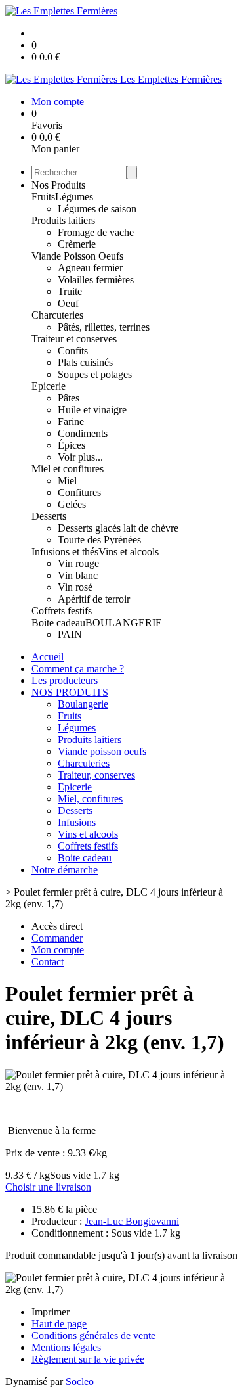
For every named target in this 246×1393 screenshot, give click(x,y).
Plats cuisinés (85, 362)
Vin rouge (78, 563)
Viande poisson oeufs (102, 751)
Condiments (83, 433)
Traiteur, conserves (96, 775)
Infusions (77, 822)
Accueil (47, 656)
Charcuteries (57, 315)
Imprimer (50, 1311)
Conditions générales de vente (93, 1335)
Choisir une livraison (48, 1187)
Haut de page (59, 1323)
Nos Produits (58, 185)
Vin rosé (75, 587)
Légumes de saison (97, 208)
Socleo (80, 1381)
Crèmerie (77, 244)
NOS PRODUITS (69, 692)
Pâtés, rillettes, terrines (104, 326)
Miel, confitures (90, 798)
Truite (70, 291)
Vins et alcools (128, 551)
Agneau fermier (90, 267)
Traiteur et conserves (74, 338)
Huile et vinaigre (92, 409)
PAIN (70, 634)
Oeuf (68, 303)
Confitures (79, 492)
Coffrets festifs (61, 610)
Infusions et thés (64, 551)
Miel (67, 480)
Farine (71, 421)
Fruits (43, 196)
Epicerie (48, 386)
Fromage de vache (96, 232)
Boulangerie (83, 704)
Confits (73, 350)
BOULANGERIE (123, 622)
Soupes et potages (95, 374)
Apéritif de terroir (94, 599)
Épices (71, 445)
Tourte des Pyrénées (99, 539)
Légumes (74, 196)
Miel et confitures (67, 468)
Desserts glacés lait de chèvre (118, 528)
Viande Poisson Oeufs (77, 256)
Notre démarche (64, 869)
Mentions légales (66, 1347)
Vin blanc (78, 575)
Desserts (48, 516)
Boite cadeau (58, 622)
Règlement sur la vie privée (87, 1359)
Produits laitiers (63, 220)
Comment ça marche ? (77, 668)
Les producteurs (64, 680)
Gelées (72, 504)
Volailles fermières (96, 279)
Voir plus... (80, 457)
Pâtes (68, 397)
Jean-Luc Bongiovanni (132, 1221)
